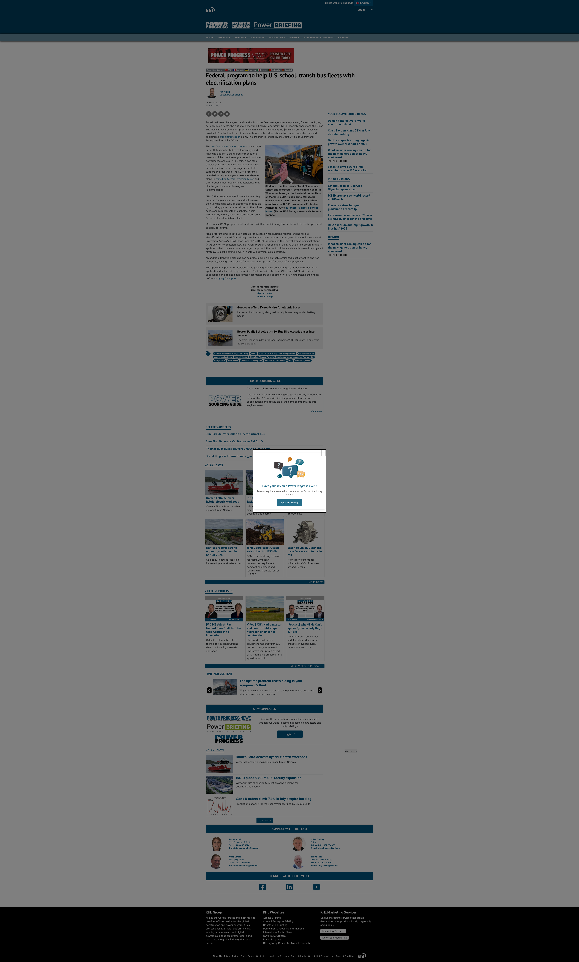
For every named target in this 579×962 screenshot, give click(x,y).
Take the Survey (289, 502)
